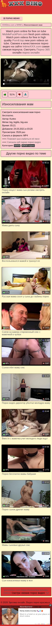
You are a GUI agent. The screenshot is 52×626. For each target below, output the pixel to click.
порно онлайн (31, 52)
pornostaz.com (12, 590)
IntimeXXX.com (32, 46)
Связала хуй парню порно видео (24, 142)
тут (47, 593)
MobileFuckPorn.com (15, 34)
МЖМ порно (28, 145)
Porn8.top (18, 40)
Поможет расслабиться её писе (23, 139)
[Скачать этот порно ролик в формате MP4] (25, 94)
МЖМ (17, 145)
